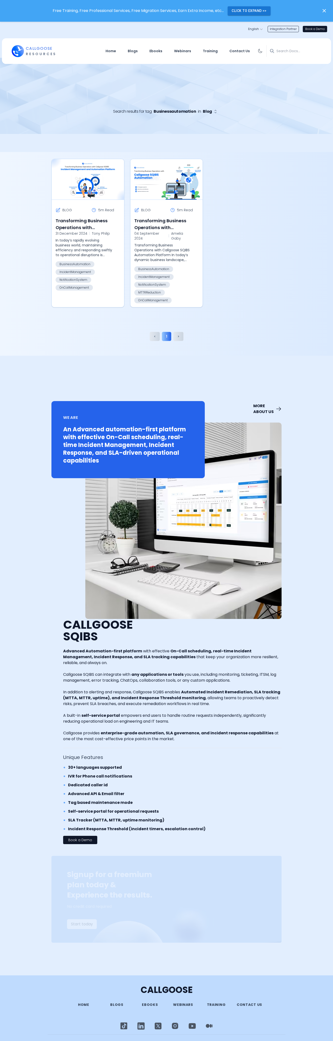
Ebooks (155, 51)
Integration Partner (283, 29)
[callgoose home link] (18, 51)
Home (111, 51)
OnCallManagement (74, 287)
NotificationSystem (73, 280)
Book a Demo (315, 29)
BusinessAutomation (74, 264)
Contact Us (239, 51)
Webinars (182, 51)
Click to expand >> (249, 11)
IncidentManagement (75, 272)
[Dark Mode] (260, 51)
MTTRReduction (149, 292)
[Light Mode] (123, 1026)
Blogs (133, 51)
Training (210, 51)
